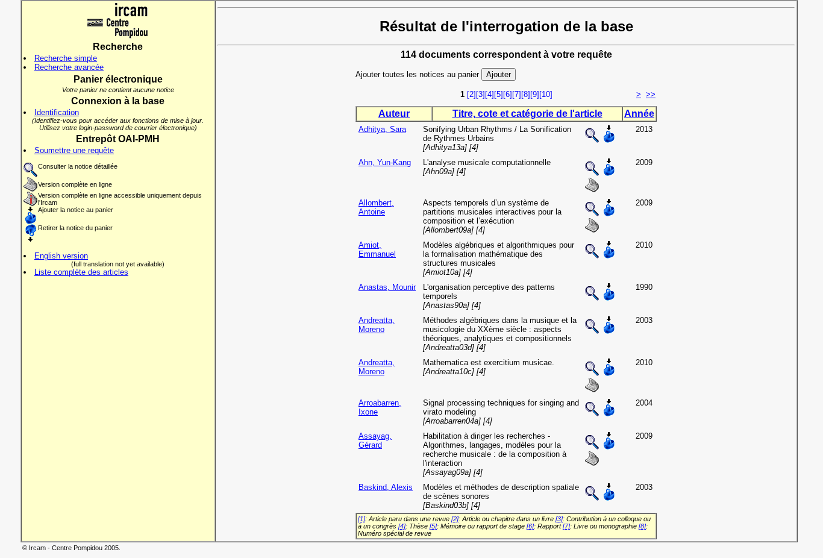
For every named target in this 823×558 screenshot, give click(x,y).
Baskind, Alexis (385, 487)
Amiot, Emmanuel (377, 249)
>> (651, 94)
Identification (56, 112)
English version (61, 255)
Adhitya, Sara (382, 129)
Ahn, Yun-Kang (384, 162)
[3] (480, 94)
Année (639, 113)
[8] (525, 94)
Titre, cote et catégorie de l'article (527, 113)
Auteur (394, 113)
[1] (361, 518)
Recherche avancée (69, 67)
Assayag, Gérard (375, 440)
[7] (516, 94)
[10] (545, 94)
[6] (507, 94)
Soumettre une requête (74, 150)
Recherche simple (65, 58)
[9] (534, 94)
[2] (471, 94)
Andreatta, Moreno (376, 325)
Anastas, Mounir (387, 287)
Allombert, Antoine (376, 207)
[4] (489, 94)
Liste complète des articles (81, 272)
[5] (498, 94)
